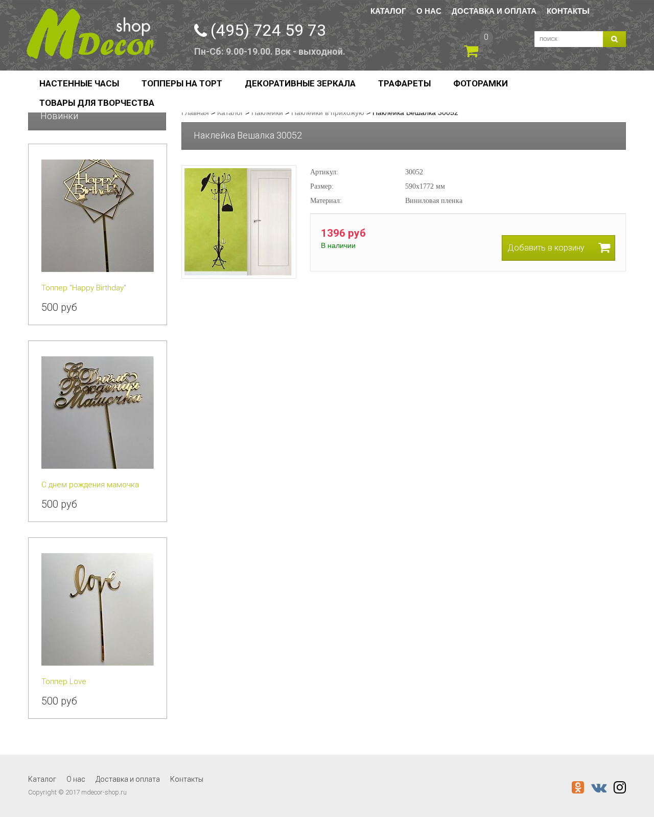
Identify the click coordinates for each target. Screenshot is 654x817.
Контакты (568, 11)
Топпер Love (63, 681)
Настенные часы (79, 83)
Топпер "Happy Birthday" (83, 287)
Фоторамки (480, 83)
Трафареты (404, 83)
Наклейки (267, 112)
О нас (428, 11)
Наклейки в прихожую (327, 112)
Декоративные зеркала (300, 83)
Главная (195, 112)
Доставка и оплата (494, 11)
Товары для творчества (96, 103)
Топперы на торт (182, 83)
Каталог (388, 11)
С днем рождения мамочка (90, 484)
